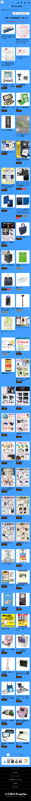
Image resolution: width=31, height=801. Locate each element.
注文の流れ (15, 772)
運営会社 (15, 783)
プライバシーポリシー (15, 776)
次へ (22, 754)
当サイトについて (15, 768)
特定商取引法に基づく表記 (15, 779)
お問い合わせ (15, 786)
